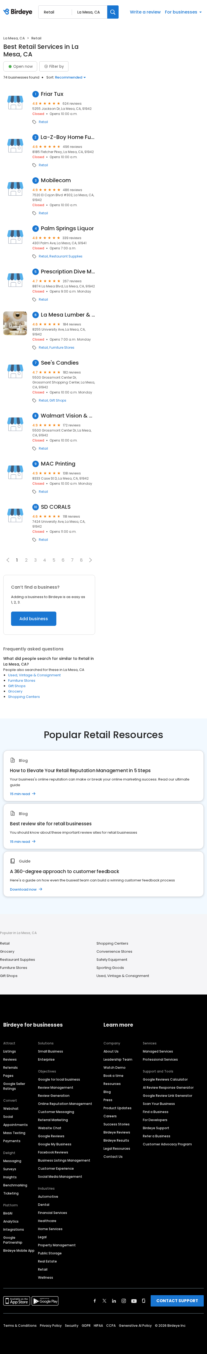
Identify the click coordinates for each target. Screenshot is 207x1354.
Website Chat (49, 1128)
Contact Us (113, 1156)
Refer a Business (156, 1136)
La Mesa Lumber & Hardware (68, 314)
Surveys (9, 1169)
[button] (90, 560)
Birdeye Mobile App (18, 1250)
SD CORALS (56, 507)
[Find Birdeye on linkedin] (114, 1301)
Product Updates (118, 1108)
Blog (107, 1092)
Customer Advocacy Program (167, 1144)
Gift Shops (57, 400)
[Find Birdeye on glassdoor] (143, 1301)
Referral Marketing (53, 1120)
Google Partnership (12, 1240)
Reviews (10, 1059)
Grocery (15, 691)
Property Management (57, 1245)
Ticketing (11, 1193)
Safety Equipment (111, 959)
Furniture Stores (61, 347)
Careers (110, 1116)
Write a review (145, 12)
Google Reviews (51, 1136)
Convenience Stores (114, 951)
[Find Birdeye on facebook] (95, 1301)
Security (71, 1325)
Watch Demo (115, 1067)
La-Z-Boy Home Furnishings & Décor (68, 137)
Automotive (48, 1196)
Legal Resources (117, 1148)
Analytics (11, 1221)
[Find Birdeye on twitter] (104, 1301)
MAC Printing (58, 463)
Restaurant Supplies (65, 256)
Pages (8, 1075)
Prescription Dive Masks (68, 271)
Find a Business (155, 1111)
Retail (43, 122)
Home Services (50, 1229)
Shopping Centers (24, 696)
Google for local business (59, 1079)
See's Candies (60, 362)
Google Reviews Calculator (165, 1079)
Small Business (50, 1051)
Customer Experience (56, 1168)
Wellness (45, 1277)
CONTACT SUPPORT (177, 1301)
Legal (42, 1237)
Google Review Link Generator (167, 1095)
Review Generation (54, 1095)
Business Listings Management (64, 1160)
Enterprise (46, 1059)
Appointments (15, 1124)
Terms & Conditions (20, 1325)
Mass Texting (14, 1133)
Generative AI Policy (135, 1325)
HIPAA (98, 1325)
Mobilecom (56, 180)
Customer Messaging (56, 1111)
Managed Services (158, 1051)
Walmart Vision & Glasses (68, 415)
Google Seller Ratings (14, 1086)
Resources (112, 1083)
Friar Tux (52, 94)
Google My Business (54, 1144)
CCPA (111, 1325)
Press (108, 1100)
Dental (43, 1204)
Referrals (10, 1067)
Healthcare (47, 1221)
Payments (11, 1141)
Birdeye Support (156, 1128)
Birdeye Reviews (117, 1132)
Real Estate (47, 1261)
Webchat (11, 1108)
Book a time (113, 1075)
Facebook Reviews (53, 1152)
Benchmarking (15, 1185)
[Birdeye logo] (18, 12)
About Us (111, 1051)
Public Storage (50, 1253)
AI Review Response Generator (168, 1087)
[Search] (113, 12)
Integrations (13, 1229)
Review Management (55, 1087)
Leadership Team (118, 1059)
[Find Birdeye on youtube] (134, 1301)
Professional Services (160, 1059)
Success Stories (117, 1124)
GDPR (86, 1325)
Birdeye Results (116, 1140)
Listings (9, 1051)
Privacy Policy (51, 1325)
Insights (10, 1177)
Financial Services (52, 1212)
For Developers (155, 1120)
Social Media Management (60, 1176)
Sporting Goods (110, 967)
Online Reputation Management (65, 1103)
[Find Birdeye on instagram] (124, 1301)
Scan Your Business (159, 1103)
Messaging (12, 1161)
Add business (33, 619)
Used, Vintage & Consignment (34, 675)
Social (8, 1116)
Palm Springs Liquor (67, 228)
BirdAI (7, 1213)
